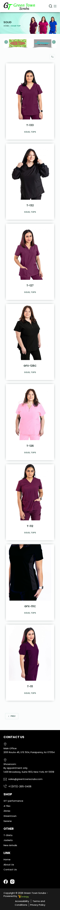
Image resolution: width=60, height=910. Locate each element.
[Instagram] (12, 881)
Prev (13, 716)
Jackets (8, 840)
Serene (8, 821)
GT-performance (13, 800)
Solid (27, 132)
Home (7, 859)
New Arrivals (10, 845)
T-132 (30, 205)
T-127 (30, 285)
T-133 (30, 125)
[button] (54, 42)
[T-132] (30, 172)
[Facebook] (6, 881)
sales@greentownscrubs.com (25, 779)
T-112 (30, 526)
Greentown (10, 816)
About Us (9, 864)
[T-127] (30, 252)
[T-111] (30, 653)
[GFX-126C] (30, 332)
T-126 (30, 446)
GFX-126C (30, 366)
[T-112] (30, 492)
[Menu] (55, 6)
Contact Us (10, 869)
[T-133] (30, 91)
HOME (6, 26)
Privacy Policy (37, 904)
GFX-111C (30, 606)
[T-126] (30, 412)
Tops (33, 132)
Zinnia (7, 810)
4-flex (7, 806)
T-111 (30, 686)
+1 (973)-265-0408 (19, 786)
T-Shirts (8, 835)
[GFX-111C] (30, 572)
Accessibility (22, 901)
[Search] (50, 6)
